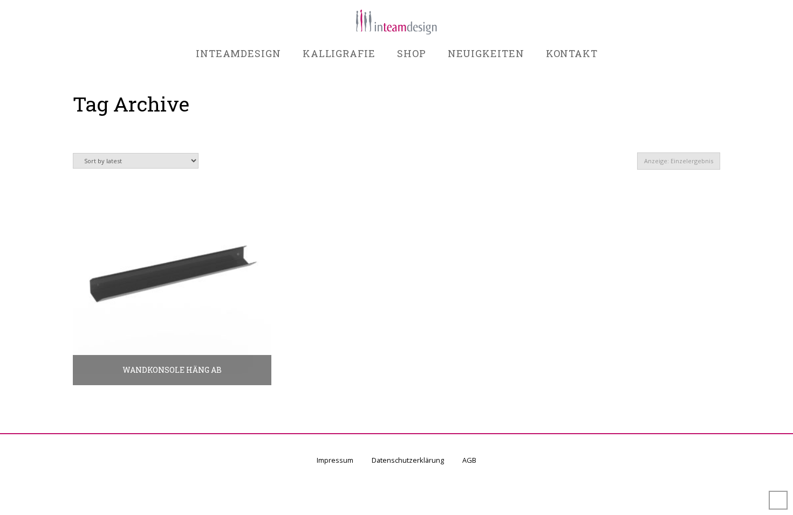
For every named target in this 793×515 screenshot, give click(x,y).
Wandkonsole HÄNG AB (172, 370)
